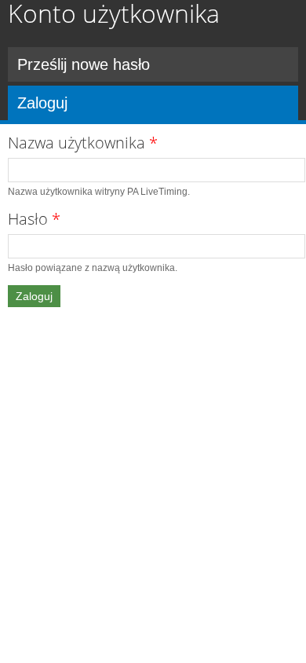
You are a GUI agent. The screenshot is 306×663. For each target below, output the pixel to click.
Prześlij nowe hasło (83, 64)
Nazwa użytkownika (83, 142)
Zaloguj (96, 103)
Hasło (34, 218)
